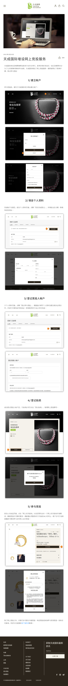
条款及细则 (28, 680)
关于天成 (28, 659)
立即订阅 (55, 656)
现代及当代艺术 (30, 648)
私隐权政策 (38, 680)
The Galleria (7, 655)
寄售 (4, 663)
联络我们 (28, 671)
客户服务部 (25, 623)
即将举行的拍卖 (7, 645)
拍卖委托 (5, 674)
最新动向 (28, 662)
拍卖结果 (5, 648)
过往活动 (28, 665)
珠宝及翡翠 (29, 645)
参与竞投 (5, 671)
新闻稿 (27, 668)
